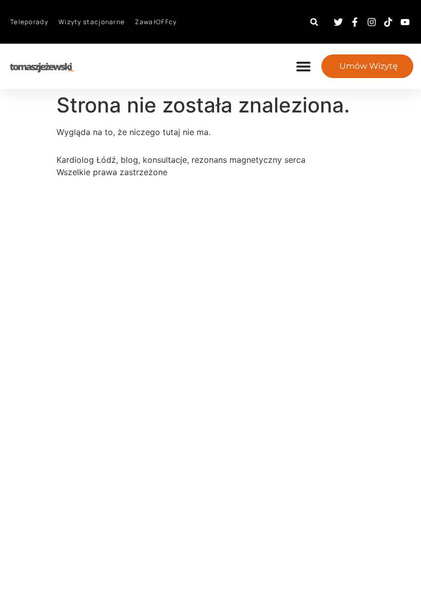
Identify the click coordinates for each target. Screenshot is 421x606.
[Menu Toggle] (308, 66)
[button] (314, 22)
